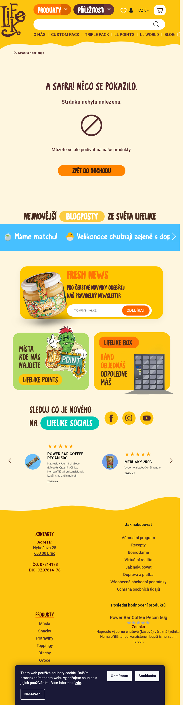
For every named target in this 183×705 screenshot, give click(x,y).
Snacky (44, 631)
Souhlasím (147, 676)
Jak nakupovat (138, 567)
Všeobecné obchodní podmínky (138, 581)
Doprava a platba (138, 574)
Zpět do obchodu (91, 170)
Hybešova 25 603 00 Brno (44, 550)
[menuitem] (52, 9)
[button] (131, 10)
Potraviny (44, 638)
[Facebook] (111, 418)
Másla (44, 623)
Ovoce (44, 660)
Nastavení (32, 694)
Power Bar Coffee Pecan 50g (65, 456)
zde (78, 683)
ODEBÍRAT (136, 310)
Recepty (138, 545)
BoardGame (138, 552)
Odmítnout (119, 676)
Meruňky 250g (138, 462)
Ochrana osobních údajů (138, 589)
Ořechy (44, 653)
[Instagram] (129, 418)
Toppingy (45, 645)
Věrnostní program (138, 537)
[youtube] (147, 418)
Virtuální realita (138, 559)
